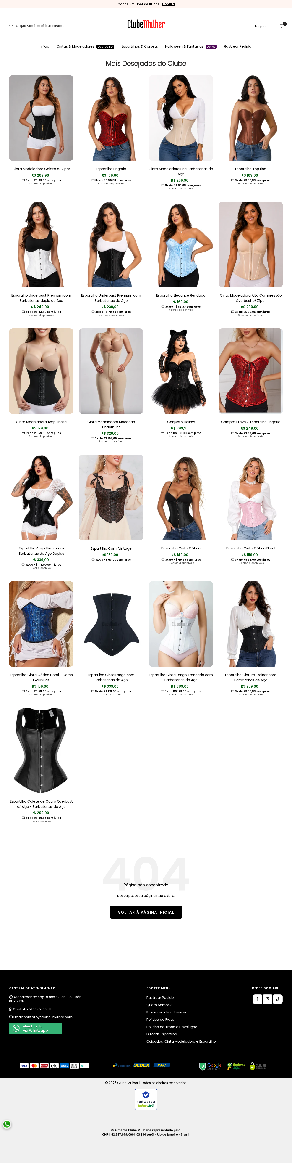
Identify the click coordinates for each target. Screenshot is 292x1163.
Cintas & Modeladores (85, 46)
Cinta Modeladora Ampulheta (41, 421)
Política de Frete (160, 1019)
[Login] (271, 26)
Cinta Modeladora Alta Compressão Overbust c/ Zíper (251, 298)
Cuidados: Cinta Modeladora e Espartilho (181, 1041)
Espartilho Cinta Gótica (181, 548)
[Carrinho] (280, 26)
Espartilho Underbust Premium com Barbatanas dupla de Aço (41, 298)
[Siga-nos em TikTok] (277, 999)
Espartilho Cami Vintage (111, 548)
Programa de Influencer (166, 1012)
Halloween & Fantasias (190, 46)
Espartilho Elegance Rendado (181, 295)
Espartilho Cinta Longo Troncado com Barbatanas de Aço (181, 677)
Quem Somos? (159, 1004)
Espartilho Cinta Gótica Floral (250, 548)
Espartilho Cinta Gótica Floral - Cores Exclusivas (41, 677)
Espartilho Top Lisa (250, 168)
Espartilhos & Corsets (140, 46)
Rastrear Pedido (237, 46)
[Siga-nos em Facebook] (257, 999)
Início (45, 46)
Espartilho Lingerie (111, 168)
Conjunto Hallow (181, 421)
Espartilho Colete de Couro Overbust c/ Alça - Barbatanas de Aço (41, 804)
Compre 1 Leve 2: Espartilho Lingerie (250, 421)
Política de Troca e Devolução (171, 1026)
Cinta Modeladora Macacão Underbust (111, 424)
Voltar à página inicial (146, 912)
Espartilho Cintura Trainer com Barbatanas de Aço (250, 677)
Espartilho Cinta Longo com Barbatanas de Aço (111, 677)
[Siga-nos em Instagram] (267, 999)
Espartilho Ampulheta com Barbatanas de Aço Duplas (41, 551)
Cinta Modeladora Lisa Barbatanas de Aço (181, 171)
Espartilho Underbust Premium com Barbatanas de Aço (111, 298)
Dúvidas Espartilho (161, 1034)
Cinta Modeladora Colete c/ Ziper (41, 168)
